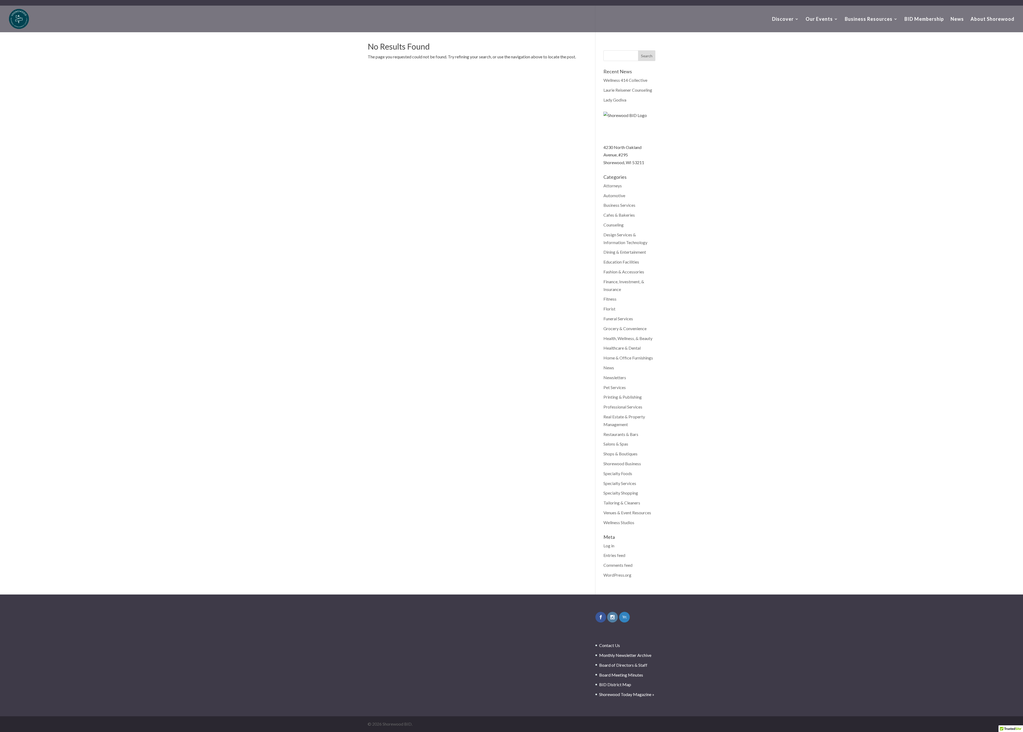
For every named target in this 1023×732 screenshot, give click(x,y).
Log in (608, 545)
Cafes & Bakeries (619, 214)
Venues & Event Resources (627, 512)
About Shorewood (992, 19)
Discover (783, 19)
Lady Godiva (614, 99)
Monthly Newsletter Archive (625, 655)
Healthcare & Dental (622, 347)
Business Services (619, 205)
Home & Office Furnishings (628, 357)
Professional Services (622, 406)
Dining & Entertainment (624, 251)
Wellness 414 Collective (625, 80)
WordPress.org (617, 574)
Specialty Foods (617, 473)
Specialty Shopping (620, 492)
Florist (609, 308)
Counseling (613, 224)
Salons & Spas (615, 443)
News (957, 19)
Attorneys (612, 185)
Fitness (609, 298)
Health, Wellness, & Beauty (627, 338)
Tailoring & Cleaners (621, 502)
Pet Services (614, 387)
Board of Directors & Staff (623, 665)
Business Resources (868, 19)
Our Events (819, 19)
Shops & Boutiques (620, 453)
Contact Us (609, 645)
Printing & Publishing (622, 396)
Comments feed (617, 565)
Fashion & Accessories (623, 271)
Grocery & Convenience (625, 328)
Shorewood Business (622, 463)
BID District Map (615, 684)
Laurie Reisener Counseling (627, 89)
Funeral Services (618, 318)
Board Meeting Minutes (621, 674)
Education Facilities (621, 261)
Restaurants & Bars (620, 434)
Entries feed (614, 555)
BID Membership (924, 19)
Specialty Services (619, 483)
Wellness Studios (618, 522)
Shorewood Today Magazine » (626, 694)
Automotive (614, 195)
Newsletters (614, 377)
